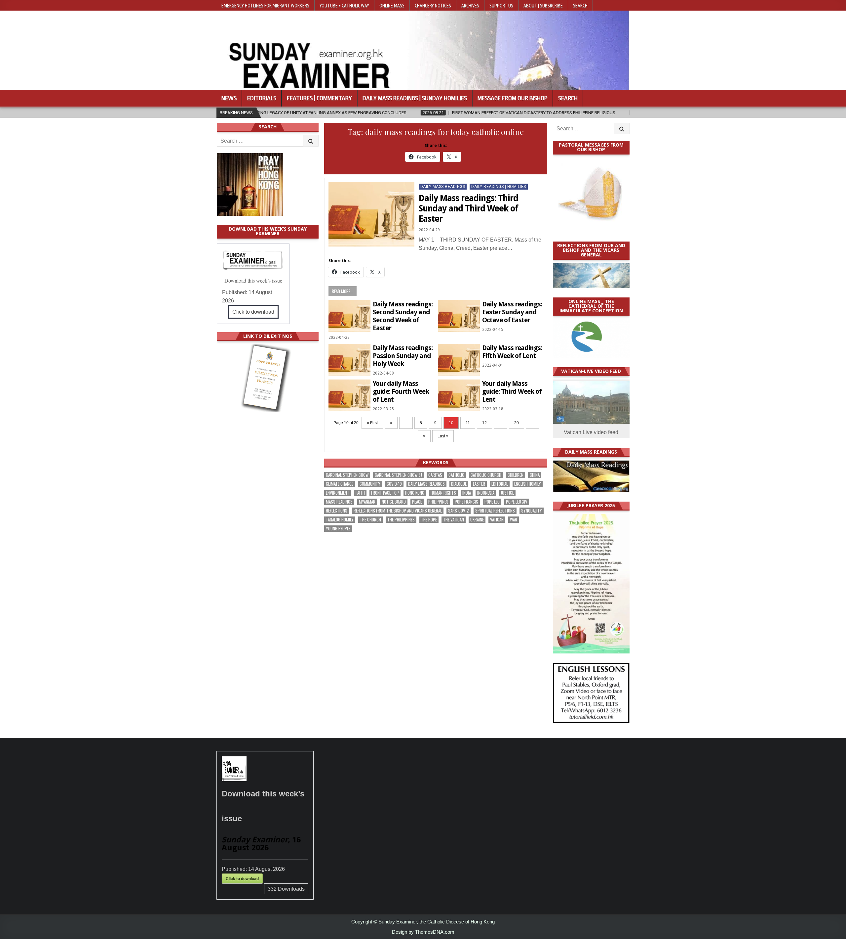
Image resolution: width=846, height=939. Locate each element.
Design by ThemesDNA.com (423, 932)
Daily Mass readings (426, 484)
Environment (337, 493)
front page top (385, 493)
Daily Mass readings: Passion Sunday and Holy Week (403, 356)
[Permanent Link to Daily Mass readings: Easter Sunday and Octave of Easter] (459, 316)
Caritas (435, 475)
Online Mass (391, 5)
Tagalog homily (340, 519)
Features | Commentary (319, 98)
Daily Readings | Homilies (498, 186)
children (515, 475)
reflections (336, 511)
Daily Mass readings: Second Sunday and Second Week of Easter (403, 316)
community (370, 484)
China (535, 475)
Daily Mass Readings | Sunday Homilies (415, 98)
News (229, 98)
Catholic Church (486, 475)
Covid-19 (394, 484)
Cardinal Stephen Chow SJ (398, 475)
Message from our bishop (513, 98)
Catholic (456, 475)
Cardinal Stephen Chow (347, 475)
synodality (531, 511)
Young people (338, 528)
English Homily (527, 484)
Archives (470, 5)
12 (484, 423)
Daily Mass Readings (442, 186)
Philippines (438, 502)
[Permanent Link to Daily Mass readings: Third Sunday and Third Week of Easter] (371, 214)
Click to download (253, 312)
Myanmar (367, 502)
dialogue (459, 484)
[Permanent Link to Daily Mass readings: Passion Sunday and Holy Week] (349, 359)
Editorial (499, 484)
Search (580, 5)
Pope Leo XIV (516, 502)
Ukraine (477, 519)
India (466, 493)
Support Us (501, 5)
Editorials (261, 98)
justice (507, 493)
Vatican (497, 519)
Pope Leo (492, 502)
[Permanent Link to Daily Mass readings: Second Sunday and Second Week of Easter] (349, 316)
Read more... (342, 291)
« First (372, 423)
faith (360, 493)
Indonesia (485, 493)
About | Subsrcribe (543, 5)
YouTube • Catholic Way (344, 5)
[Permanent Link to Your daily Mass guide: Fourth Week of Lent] (349, 395)
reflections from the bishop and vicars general (398, 511)
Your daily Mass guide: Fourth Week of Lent (401, 391)
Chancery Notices (433, 5)
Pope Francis (466, 502)
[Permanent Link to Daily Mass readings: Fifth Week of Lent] (459, 359)
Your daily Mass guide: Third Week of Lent (512, 391)
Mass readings (339, 502)
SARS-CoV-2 (458, 511)
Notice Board (394, 502)
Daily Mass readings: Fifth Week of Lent (512, 352)
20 (516, 423)
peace (417, 502)
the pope (429, 519)
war (513, 519)
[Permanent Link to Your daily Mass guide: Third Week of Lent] (459, 395)
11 (468, 423)
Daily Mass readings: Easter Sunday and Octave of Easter (512, 312)
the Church (370, 519)
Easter (479, 484)
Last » (443, 436)
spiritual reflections (495, 511)
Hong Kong (414, 493)
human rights (443, 493)
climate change (339, 484)
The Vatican (453, 519)
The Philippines (401, 519)
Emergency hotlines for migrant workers (265, 5)
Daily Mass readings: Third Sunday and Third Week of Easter (468, 208)
